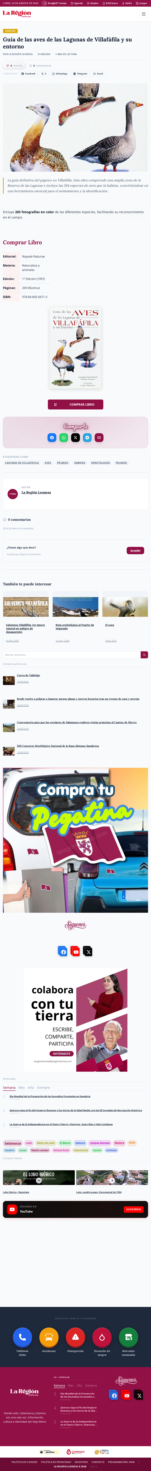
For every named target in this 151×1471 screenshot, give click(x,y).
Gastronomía (81, 1150)
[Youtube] (75, 951)
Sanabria (9, 1150)
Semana (9, 1087)
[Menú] (143, 14)
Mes (21, 1087)
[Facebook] (63, 951)
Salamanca (13, 1143)
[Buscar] (44, 3)
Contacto (98, 1462)
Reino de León (46, 1142)
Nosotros (81, 1462)
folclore (119, 1142)
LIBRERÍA (10, 31)
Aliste (132, 1142)
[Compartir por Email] (99, 437)
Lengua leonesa (100, 1142)
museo (23, 1150)
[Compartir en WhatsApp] (63, 437)
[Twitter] (88, 951)
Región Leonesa (40, 1150)
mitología (111, 1150)
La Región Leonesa (36, 492)
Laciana (97, 1150)
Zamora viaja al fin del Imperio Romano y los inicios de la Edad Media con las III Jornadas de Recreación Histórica (76, 1096)
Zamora (79, 462)
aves (48, 462)
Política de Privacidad (56, 1462)
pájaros (62, 462)
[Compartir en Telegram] (87, 437)
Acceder (135, 550)
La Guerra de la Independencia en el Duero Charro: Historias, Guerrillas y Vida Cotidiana (61, 1110)
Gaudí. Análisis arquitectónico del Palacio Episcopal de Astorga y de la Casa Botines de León (63, 1124)
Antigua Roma (61, 1150)
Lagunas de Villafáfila (22, 462)
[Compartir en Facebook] (52, 437)
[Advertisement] (75, 1250)
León (29, 1142)
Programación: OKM (121, 1462)
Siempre (43, 1087)
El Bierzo (65, 1142)
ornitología (100, 462)
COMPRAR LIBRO (78, 404)
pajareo (121, 462)
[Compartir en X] (75, 437)
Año (31, 1087)
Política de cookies (25, 1462)
